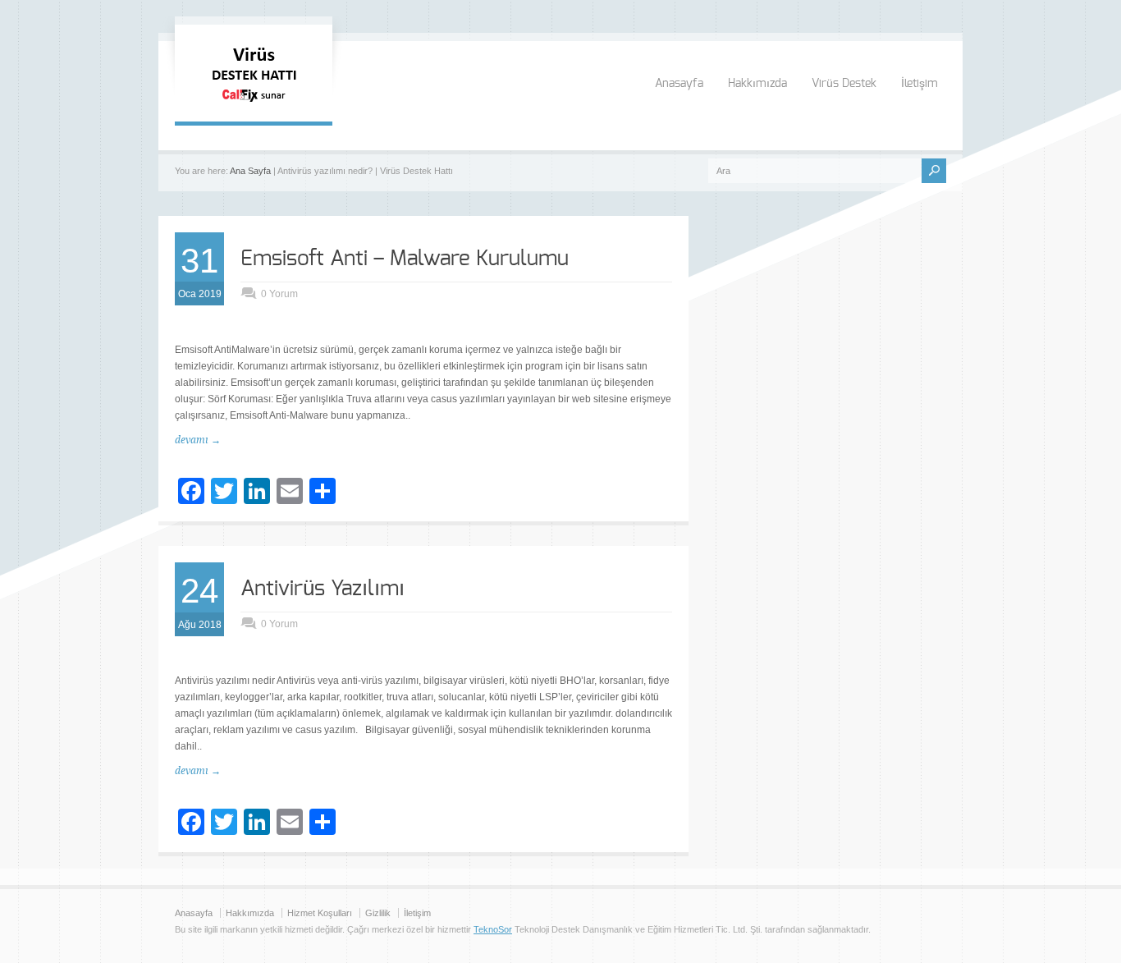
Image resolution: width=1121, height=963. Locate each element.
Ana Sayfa (250, 171)
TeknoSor (493, 929)
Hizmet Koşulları (319, 913)
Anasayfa (679, 83)
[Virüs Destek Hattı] (253, 105)
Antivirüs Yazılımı (322, 588)
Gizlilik (378, 913)
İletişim (919, 83)
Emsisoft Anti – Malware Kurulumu (404, 258)
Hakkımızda (757, 83)
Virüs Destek (844, 83)
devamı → (198, 440)
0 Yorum (279, 294)
